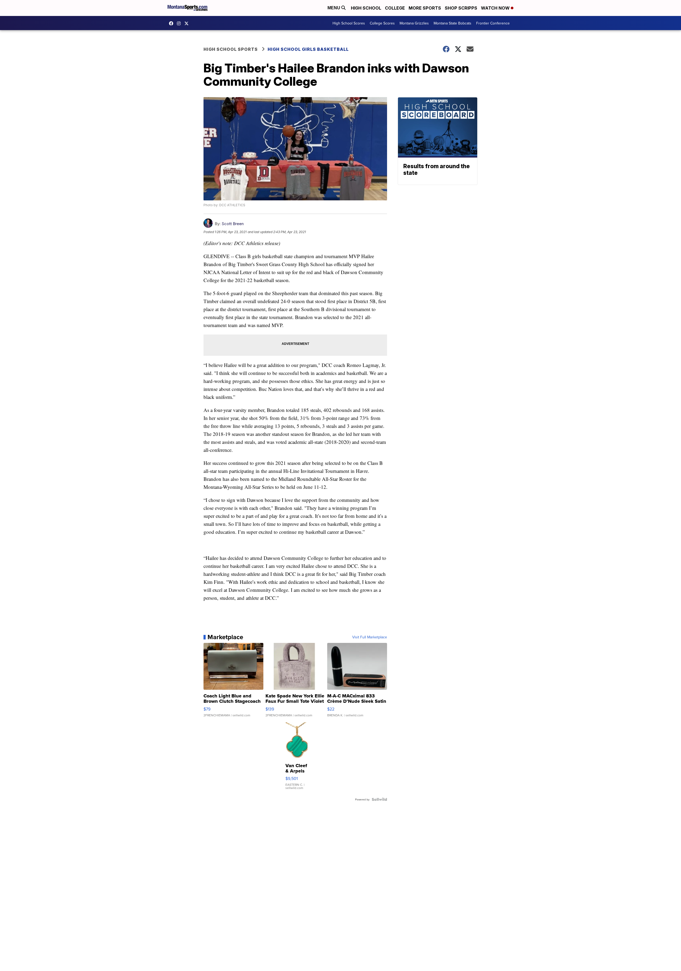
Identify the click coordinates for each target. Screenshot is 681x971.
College (395, 8)
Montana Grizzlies (414, 23)
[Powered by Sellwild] (379, 799)
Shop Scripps (461, 8)
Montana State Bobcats (452, 23)
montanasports (172, 23)
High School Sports (231, 49)
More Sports (425, 8)
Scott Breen (233, 223)
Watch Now (496, 8)
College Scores (382, 23)
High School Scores (349, 23)
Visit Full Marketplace (369, 637)
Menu (334, 8)
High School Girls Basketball (308, 49)
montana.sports (180, 23)
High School (366, 8)
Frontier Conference (493, 23)
